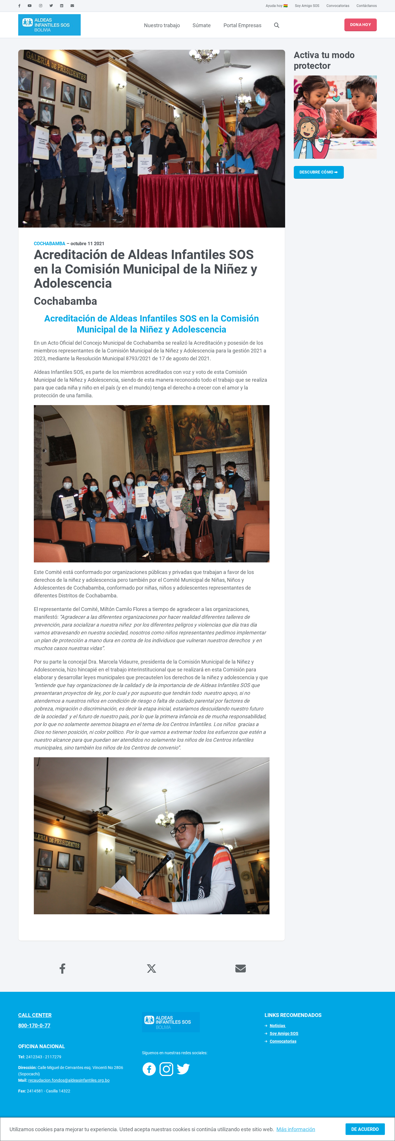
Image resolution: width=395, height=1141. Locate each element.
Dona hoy (360, 24)
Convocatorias (337, 6)
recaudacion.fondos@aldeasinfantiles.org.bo (69, 1080)
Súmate (202, 25)
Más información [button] (295, 1129)
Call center (34, 1015)
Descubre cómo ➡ (319, 172)
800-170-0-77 (34, 1025)
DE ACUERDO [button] (365, 1129)
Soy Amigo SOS (307, 6)
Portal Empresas (242, 25)
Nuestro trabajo (162, 25)
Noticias (278, 1025)
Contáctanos (367, 6)
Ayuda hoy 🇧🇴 (277, 6)
